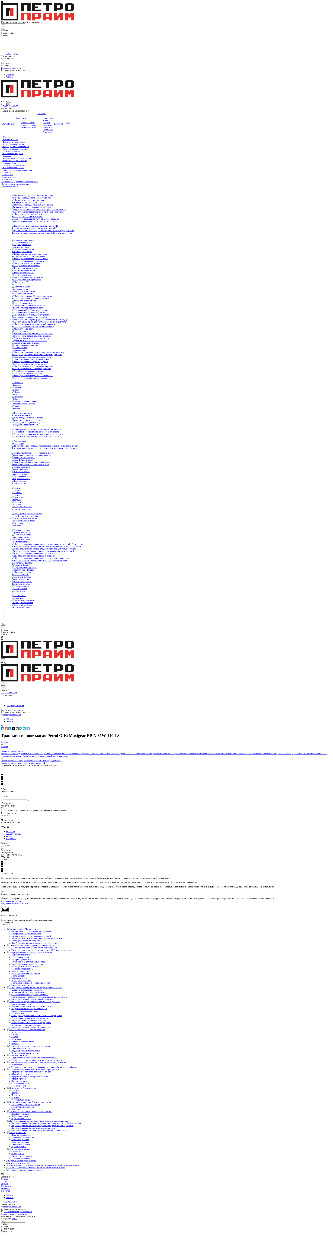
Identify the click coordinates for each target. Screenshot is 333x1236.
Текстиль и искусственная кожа (37, 756)
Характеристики (13, 834)
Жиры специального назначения (257, 754)
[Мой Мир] (9, 728)
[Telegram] (28, 728)
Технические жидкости (116, 754)
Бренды (4, 1184)
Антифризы (308, 754)
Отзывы (9, 836)
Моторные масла (8, 754)
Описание (10, 831)
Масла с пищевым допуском (75, 754)
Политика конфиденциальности (18, 1212)
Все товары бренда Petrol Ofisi (14, 903)
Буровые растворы (59, 756)
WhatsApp (10, 77)
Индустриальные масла (26, 754)
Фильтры (276, 754)
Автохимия (285, 754)
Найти (4, 1224)
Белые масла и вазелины (211, 754)
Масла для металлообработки (50, 754)
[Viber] (17, 728)
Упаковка (130, 754)
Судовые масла (296, 754)
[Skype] (24, 728)
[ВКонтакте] (2, 728)
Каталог (4, 1179)
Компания (5, 1188)
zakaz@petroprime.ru (12, 68)
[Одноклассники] (6, 728)
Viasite (14, 1219)
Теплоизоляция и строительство (149, 754)
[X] (13, 728)
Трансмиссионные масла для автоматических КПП (23, 763)
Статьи (4, 1181)
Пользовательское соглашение (14, 1214)
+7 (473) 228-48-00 (10, 54)
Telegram (10, 75)
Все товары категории (11, 901)
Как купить (11, 838)
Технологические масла (232, 754)
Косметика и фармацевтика (175, 754)
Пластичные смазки (97, 754)
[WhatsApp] (20, 728)
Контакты (5, 1191)
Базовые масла (193, 754)
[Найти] (3, 28)
